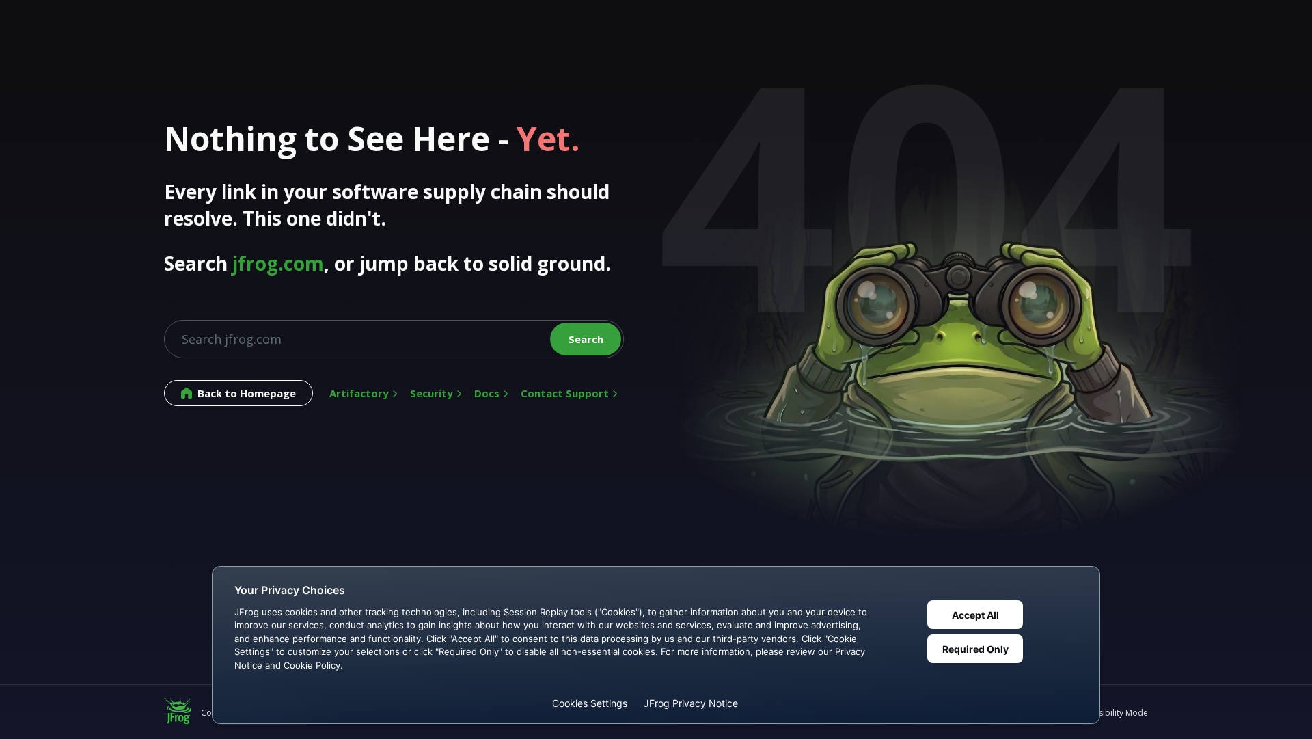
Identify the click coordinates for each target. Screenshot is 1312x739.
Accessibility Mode (1112, 712)
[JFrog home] (177, 712)
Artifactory (359, 393)
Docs (487, 393)
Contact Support (565, 393)
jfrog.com (278, 263)
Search (586, 339)
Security (431, 393)
